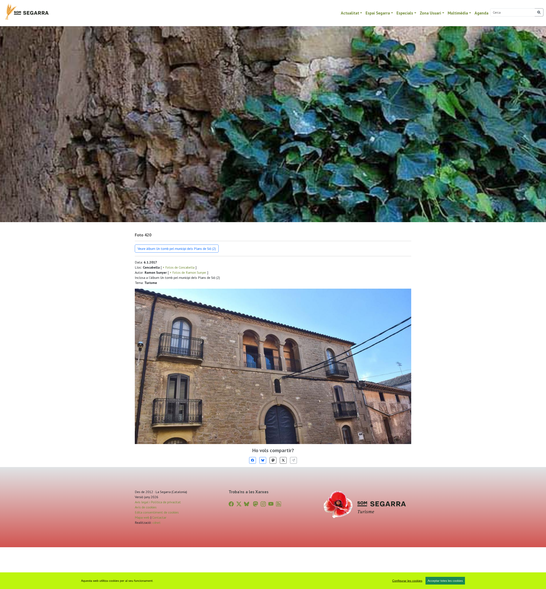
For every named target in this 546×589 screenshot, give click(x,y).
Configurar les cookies (407, 580)
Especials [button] (404, 13)
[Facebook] (252, 460)
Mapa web (142, 517)
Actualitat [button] (350, 13)
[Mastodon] (273, 460)
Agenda (481, 13)
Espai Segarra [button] (378, 13)
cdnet (156, 522)
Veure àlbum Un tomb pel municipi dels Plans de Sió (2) (177, 248)
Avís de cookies (146, 507)
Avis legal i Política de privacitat (158, 502)
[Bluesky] (262, 460)
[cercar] (539, 12)
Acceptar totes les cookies (445, 580)
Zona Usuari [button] (430, 13)
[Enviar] (293, 460)
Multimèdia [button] (458, 13)
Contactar (159, 517)
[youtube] (270, 504)
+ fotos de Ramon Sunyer (188, 272)
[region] (273, 580)
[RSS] (278, 504)
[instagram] (263, 504)
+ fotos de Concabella (178, 267)
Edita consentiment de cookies (157, 512)
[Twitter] (283, 460)
